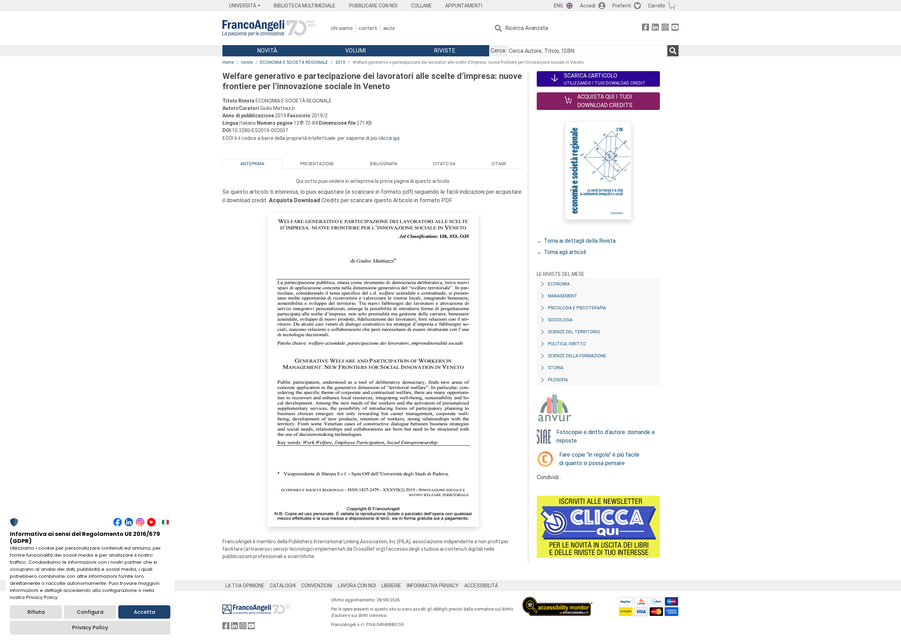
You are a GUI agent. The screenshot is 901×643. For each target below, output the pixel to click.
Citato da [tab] (444, 163)
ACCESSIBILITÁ (481, 585)
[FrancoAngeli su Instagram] (665, 28)
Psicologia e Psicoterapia (577, 307)
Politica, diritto (567, 343)
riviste (247, 62)
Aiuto (389, 28)
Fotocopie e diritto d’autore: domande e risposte (605, 436)
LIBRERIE (391, 585)
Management (562, 295)
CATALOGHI (283, 585)
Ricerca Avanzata (526, 28)
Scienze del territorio (574, 331)
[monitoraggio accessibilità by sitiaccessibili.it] (557, 601)
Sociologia (560, 319)
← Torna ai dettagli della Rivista (576, 240)
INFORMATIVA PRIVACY (433, 585)
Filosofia (558, 379)
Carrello (656, 5)
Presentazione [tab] (317, 163)
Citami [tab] (498, 163)
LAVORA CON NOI (357, 585)
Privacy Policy (90, 627)
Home (228, 62)
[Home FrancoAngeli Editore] (269, 28)
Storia (555, 367)
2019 (340, 62)
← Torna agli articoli (561, 252)
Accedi (588, 5)
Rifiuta (36, 612)
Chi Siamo (342, 28)
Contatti (368, 28)
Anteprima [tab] (252, 163)
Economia (559, 284)
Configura (90, 612)
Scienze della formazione (577, 355)
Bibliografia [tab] (383, 163)
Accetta (144, 612)
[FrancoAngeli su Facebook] (645, 28)
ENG (558, 5)
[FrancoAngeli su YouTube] (675, 28)
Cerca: (498, 50)
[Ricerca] (673, 50)
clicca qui (388, 138)
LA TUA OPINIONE (244, 585)
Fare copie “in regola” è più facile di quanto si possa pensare (599, 458)
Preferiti (621, 5)
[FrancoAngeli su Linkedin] (655, 28)
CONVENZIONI (316, 585)
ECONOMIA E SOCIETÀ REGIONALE (294, 62)
